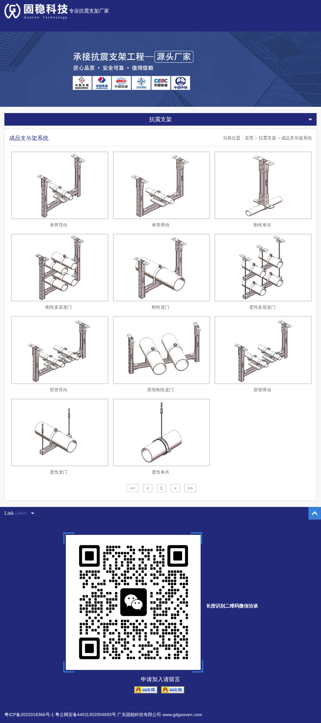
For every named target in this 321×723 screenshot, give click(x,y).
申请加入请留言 (160, 679)
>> (190, 488)
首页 (249, 138)
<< (132, 488)
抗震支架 (267, 138)
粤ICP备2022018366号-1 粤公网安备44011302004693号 (60, 714)
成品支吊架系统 (296, 138)
